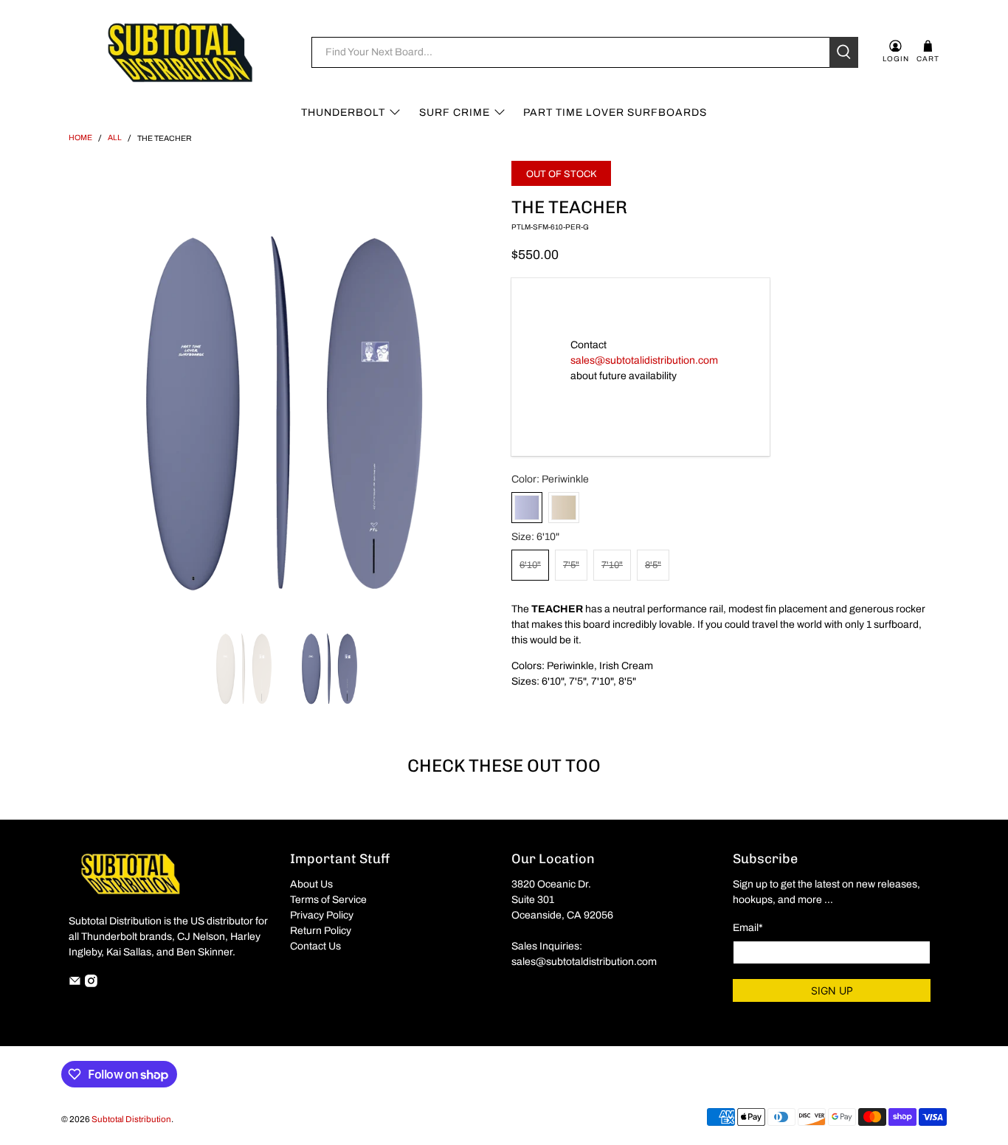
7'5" (571, 565)
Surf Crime (454, 112)
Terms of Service (328, 899)
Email (748, 927)
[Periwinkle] (526, 507)
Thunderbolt (343, 112)
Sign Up (832, 990)
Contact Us (315, 946)
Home (80, 138)
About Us (311, 884)
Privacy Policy (321, 915)
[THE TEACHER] (283, 382)
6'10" (530, 565)
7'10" (612, 565)
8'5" (653, 565)
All (115, 138)
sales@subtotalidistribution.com (644, 360)
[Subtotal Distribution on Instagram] (91, 983)
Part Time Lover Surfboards (615, 112)
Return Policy (320, 930)
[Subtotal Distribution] (180, 52)
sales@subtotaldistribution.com (584, 961)
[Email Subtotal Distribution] (75, 983)
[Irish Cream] (563, 507)
